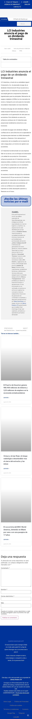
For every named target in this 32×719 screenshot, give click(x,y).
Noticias (14, 50)
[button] (8, 23)
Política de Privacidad (21, 701)
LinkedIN (16, 717)
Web (2, 603)
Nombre (4, 589)
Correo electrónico (7, 596)
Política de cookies (16, 705)
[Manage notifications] (28, 715)
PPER (20, 50)
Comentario (5, 568)
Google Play (11, 713)
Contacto (25, 709)
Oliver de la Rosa (18, 301)
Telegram (22, 713)
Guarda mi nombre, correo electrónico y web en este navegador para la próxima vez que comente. (15, 613)
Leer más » (6, 397)
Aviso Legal (7, 701)
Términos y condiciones (11, 709)
